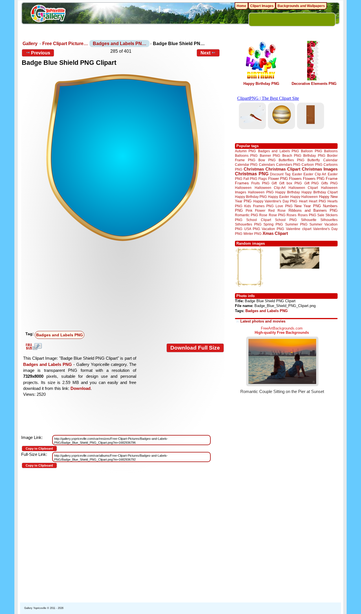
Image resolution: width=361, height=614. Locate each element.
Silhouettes (329, 220)
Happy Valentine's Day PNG (275, 201)
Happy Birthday (287, 192)
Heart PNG (317, 201)
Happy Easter (278, 196)
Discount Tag (280, 174)
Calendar (330, 160)
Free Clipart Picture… (65, 43)
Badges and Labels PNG (59, 335)
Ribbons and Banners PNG (313, 210)
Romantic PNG (246, 215)
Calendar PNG (246, 164)
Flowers (295, 178)
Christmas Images (320, 169)
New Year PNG (307, 206)
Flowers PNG (314, 178)
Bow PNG (267, 160)
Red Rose (276, 210)
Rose (263, 215)
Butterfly (313, 160)
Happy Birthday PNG (261, 83)
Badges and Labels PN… (119, 43)
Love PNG (284, 206)
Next (205, 52)
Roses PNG (307, 215)
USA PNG (252, 229)
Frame (332, 178)
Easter (297, 174)
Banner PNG (270, 155)
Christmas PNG (251, 173)
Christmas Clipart (282, 169)
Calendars (267, 164)
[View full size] (122, 158)
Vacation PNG (273, 229)
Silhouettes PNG (248, 224)
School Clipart (258, 220)
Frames (242, 183)
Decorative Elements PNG (314, 83)
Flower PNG (278, 178)
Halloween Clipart (303, 187)
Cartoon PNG (311, 164)
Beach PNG (291, 155)
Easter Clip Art (314, 174)
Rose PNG (277, 215)
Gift (274, 183)
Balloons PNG (246, 155)
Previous (40, 52)
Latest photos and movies (262, 321)
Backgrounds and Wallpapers (301, 6)
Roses (291, 215)
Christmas (254, 169)
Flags (262, 178)
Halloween (243, 187)
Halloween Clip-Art (270, 187)
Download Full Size (195, 348)
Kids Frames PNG (259, 206)
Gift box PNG (290, 183)
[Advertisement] (124, 286)
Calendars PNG (288, 164)
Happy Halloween (304, 196)
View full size (33, 346)
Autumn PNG (245, 151)
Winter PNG (252, 233)
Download (81, 388)
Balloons (331, 151)
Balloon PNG (311, 151)
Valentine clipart (298, 229)
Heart (303, 201)
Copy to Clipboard (39, 448)
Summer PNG (296, 224)
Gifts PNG (329, 183)
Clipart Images (262, 6)
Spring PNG (273, 224)
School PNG (286, 220)
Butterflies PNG (291, 160)
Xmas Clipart (275, 233)
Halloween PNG (260, 192)
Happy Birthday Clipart (319, 192)
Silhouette (308, 220)
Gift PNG (311, 183)
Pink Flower (255, 210)
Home (241, 6)
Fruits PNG (260, 183)
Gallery (30, 43)
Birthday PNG (314, 155)
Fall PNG (250, 178)
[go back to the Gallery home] (48, 14)
